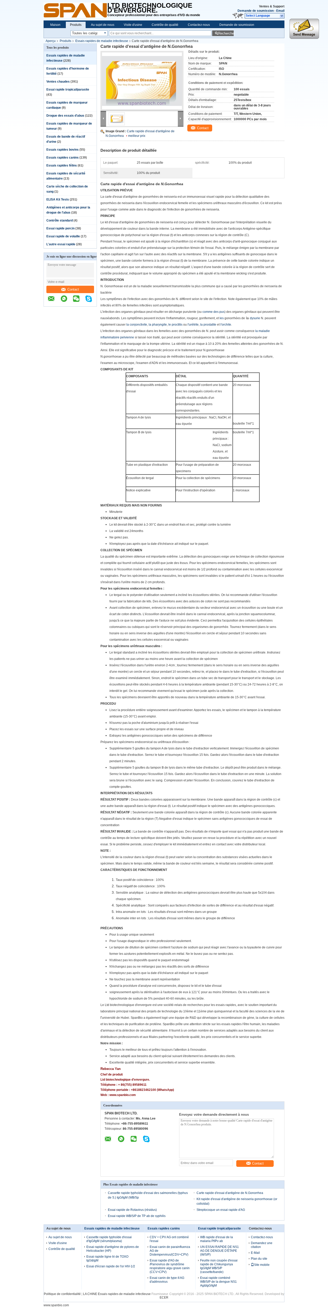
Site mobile (262, 1265)
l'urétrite (193, 324)
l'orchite (225, 324)
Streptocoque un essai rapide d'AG (221, 1210)
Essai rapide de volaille (63, 236)
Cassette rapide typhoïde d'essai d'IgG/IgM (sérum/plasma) (109, 1239)
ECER (164, 1297)
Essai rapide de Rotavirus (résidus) (132, 1210)
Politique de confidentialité (62, 1294)
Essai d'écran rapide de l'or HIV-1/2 (110, 1266)
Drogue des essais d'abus (65, 115)
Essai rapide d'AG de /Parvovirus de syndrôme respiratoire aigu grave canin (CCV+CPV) (170, 1266)
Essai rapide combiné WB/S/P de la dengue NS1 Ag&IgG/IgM (218, 1281)
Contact (73, 289)
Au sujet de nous (102, 25)
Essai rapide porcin (60, 228)
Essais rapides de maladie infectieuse (101, 41)
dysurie (255, 318)
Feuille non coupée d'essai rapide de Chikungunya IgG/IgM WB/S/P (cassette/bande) (219, 1266)
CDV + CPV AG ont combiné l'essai (169, 1239)
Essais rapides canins (62, 157)
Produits (75, 25)
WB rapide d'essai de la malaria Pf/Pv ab (216, 1239)
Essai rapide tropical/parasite (67, 89)
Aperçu (51, 41)
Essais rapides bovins (62, 149)
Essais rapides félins (61, 165)
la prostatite (208, 324)
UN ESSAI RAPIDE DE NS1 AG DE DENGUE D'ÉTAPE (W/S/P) (219, 1250)
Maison (55, 25)
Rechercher (226, 33)
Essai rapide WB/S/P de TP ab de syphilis (137, 1216)
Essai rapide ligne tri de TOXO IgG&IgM (107, 1258)
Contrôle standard (59, 220)
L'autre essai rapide (60, 244)
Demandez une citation (261, 1245)
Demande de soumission (256, 11)
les (222, 318)
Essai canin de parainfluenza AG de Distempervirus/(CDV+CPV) (170, 1250)
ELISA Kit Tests (57, 199)
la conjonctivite (136, 324)
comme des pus (213, 312)
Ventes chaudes (58, 81)
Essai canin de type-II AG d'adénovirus (167, 1279)
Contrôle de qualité (165, 25)
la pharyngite (158, 324)
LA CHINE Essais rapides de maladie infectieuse (117, 1294)
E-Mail (255, 1253)
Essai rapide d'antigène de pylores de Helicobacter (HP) (112, 1249)
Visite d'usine (133, 25)
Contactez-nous (199, 25)
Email (280, 11)
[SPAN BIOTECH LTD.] (75, 10)
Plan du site (259, 1258)
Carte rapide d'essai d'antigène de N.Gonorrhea (230, 1193)
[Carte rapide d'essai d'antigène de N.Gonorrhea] (142, 80)
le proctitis (175, 324)
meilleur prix (136, 136)
